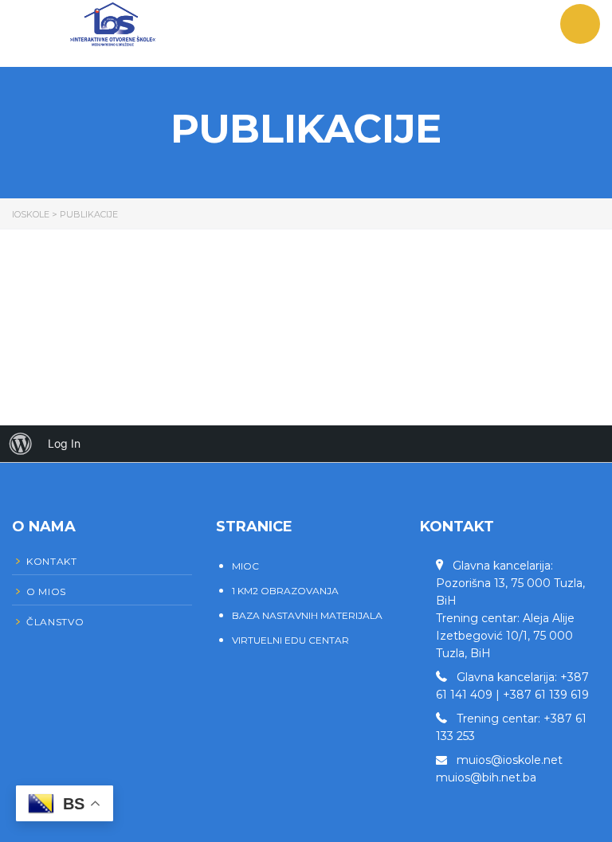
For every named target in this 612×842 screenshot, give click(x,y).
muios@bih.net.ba (486, 777)
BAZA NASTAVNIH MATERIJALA (307, 615)
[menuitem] (20, 443)
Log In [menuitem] (64, 443)
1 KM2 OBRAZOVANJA (285, 591)
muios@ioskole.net (510, 760)
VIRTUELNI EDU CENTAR (290, 640)
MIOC (245, 566)
